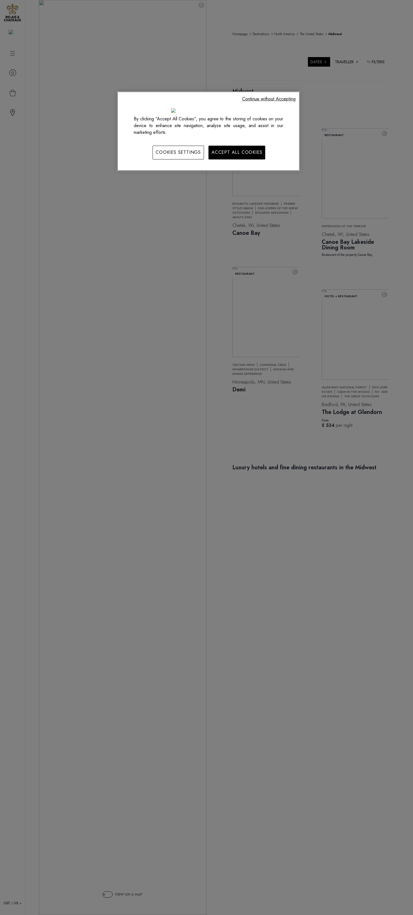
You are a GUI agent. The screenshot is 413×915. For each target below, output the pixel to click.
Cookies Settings (178, 152)
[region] (208, 131)
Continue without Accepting (269, 99)
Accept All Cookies (237, 152)
